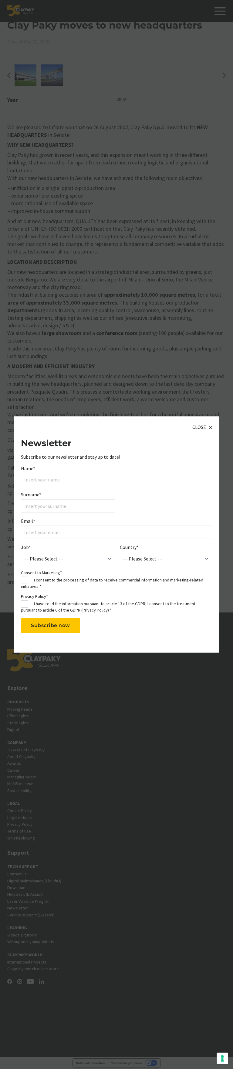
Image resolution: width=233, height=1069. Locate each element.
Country (129, 547)
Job (26, 547)
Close (199, 427)
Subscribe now (50, 625)
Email (28, 521)
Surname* (31, 494)
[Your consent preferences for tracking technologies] (222, 1058)
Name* (28, 468)
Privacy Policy (95, 610)
